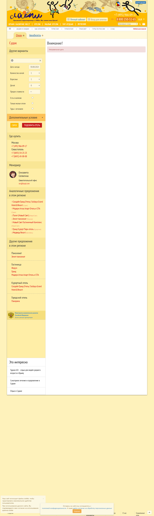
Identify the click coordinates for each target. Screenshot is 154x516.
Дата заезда (15, 67)
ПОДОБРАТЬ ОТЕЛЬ (32, 125)
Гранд (13, 271)
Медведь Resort (23, 232)
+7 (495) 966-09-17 (125, 15)
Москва (15, 142)
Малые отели (52, 24)
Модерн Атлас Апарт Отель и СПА (25, 274)
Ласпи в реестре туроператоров (24, 317)
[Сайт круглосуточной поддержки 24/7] (113, 19)
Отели (37, 24)
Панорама (15, 301)
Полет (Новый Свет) (25, 215)
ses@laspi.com (24, 183)
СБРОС (14, 125)
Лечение (82, 24)
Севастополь (17, 149)
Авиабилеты (35, 35)
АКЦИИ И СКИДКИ (22, 29)
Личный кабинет (77, 19)
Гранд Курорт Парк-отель (27, 229)
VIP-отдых (68, 24)
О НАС (113, 29)
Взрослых (14, 79)
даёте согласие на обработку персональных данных (92, 508)
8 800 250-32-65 (126, 19)
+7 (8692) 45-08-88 (19, 156)
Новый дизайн (140, 2)
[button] (10, 28)
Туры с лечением (16, 109)
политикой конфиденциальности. (54, 508)
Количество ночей (17, 73)
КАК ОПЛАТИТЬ (40, 29)
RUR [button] (140, 19)
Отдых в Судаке (16, 391)
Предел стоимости (17, 91)
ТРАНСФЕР (82, 29)
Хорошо (77, 511)
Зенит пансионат (23, 218)
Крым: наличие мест (20, 24)
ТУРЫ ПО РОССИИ (98, 29)
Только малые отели (17, 103)
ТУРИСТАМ (55, 29)
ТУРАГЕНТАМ (68, 29)
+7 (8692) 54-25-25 (19, 152)
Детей (12, 85)
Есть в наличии (15, 98)
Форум (14, 267)
